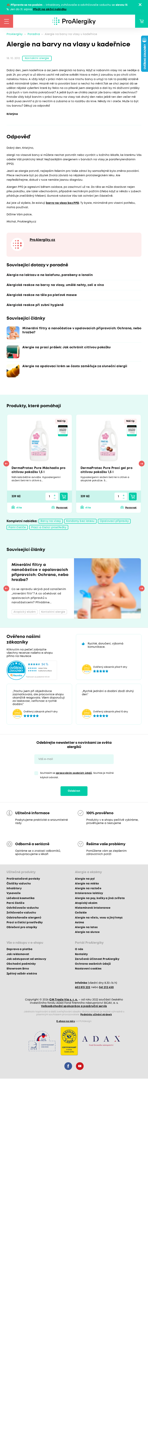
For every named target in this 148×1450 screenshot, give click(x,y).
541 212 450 (106, 987)
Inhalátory (14, 888)
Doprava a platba (19, 949)
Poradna (34, 34)
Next (142, 463)
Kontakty (81, 954)
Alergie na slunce (87, 932)
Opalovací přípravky (114, 521)
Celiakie (81, 913)
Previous (6, 463)
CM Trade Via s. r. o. (63, 1000)
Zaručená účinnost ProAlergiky (97, 959)
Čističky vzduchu (19, 884)
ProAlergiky (15, 34)
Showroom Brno (18, 969)
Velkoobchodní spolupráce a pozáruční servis (74, 1006)
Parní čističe (17, 527)
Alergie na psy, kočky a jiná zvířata (100, 898)
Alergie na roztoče (88, 888)
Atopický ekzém (86, 903)
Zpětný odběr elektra (22, 974)
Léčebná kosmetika (21, 898)
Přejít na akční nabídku (50, 9)
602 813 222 (82, 987)
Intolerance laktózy (89, 893)
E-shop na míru (65, 1021)
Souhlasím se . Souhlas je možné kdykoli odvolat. (77, 775)
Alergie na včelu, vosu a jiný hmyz (99, 918)
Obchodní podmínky (21, 964)
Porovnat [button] (62, 508)
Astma (79, 922)
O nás (79, 949)
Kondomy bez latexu (80, 521)
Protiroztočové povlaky (23, 879)
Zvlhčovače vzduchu (21, 913)
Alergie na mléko (87, 884)
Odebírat (74, 791)
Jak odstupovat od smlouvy (26, 959)
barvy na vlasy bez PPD (62, 203)
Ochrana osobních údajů (93, 964)
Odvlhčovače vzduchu (23, 908)
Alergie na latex (86, 927)
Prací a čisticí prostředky (48, 527)
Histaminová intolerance (93, 908)
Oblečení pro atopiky (22, 927)
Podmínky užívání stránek (96, 1015)
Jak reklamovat (18, 954)
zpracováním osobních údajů (74, 773)
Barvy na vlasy (50, 521)
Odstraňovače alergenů (24, 918)
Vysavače (14, 893)
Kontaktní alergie (37, 58)
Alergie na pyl (85, 879)
